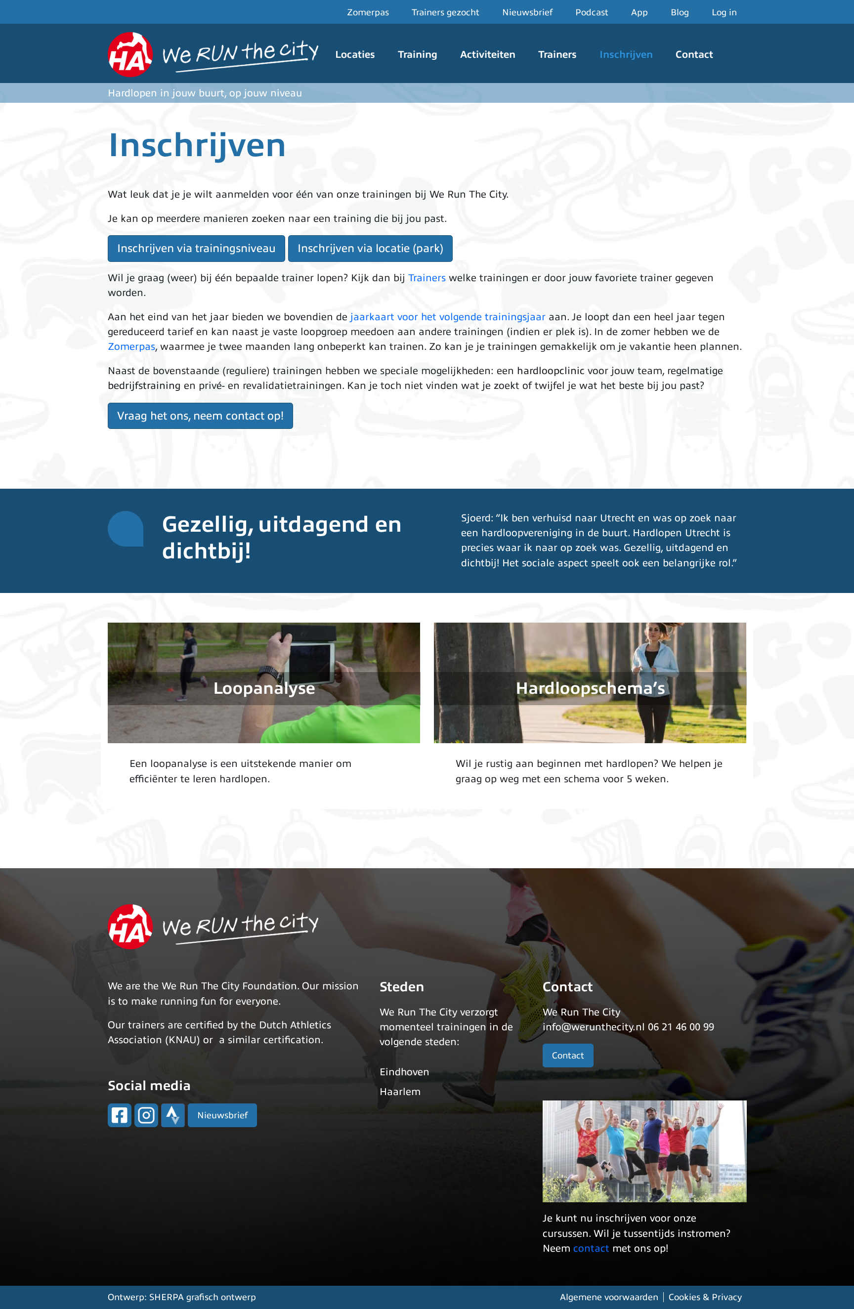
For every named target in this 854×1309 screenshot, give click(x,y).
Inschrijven (626, 54)
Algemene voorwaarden (609, 1297)
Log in (724, 12)
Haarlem (400, 1092)
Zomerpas (368, 12)
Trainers (557, 54)
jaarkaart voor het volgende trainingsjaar (448, 317)
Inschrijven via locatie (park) (370, 248)
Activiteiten (487, 54)
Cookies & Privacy (705, 1297)
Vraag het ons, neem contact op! (200, 416)
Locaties (355, 54)
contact (591, 1248)
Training (417, 54)
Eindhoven (404, 1072)
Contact (694, 54)
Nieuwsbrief (527, 12)
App (639, 12)
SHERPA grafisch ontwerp (202, 1297)
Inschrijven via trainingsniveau (196, 248)
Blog (680, 12)
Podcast (591, 12)
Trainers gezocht (445, 12)
